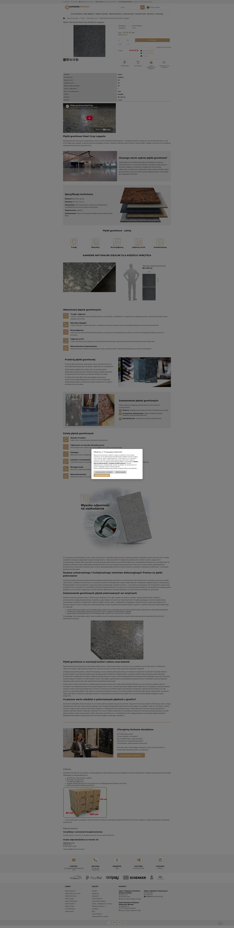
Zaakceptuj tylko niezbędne (104, 472)
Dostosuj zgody (120, 472)
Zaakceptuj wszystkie (102, 475)
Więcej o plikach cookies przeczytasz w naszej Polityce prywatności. (115, 468)
